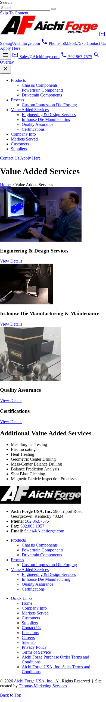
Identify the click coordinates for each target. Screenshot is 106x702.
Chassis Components (40, 85)
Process (17, 100)
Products (18, 80)
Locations (30, 632)
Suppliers (19, 148)
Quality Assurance (37, 124)
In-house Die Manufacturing (46, 119)
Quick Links (21, 598)
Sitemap (29, 642)
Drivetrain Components (42, 95)
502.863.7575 (37, 521)
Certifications (33, 129)
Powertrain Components (42, 90)
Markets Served (24, 139)
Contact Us (31, 627)
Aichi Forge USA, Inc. (33, 681)
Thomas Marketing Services (43, 686)
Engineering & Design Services (49, 114)
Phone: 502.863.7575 (63, 43)
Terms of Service (36, 652)
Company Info (23, 134)
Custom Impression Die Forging (49, 104)
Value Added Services (30, 109)
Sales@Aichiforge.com (44, 531)
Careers (28, 637)
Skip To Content (14, 13)
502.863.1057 (32, 526)
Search (6, 2)
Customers (20, 144)
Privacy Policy (34, 647)
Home (5, 184)
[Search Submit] (53, 9)
